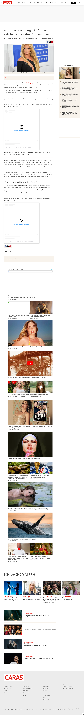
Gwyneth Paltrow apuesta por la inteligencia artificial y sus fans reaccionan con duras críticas (32, 599)
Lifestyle (18, 2)
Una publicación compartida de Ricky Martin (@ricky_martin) (21, 241)
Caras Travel (64, 2)
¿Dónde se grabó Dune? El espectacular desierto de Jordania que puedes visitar (70, 94)
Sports (46, 2)
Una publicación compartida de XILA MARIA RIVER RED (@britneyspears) (21, 147)
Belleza (29, 2)
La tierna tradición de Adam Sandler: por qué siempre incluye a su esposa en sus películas (70, 88)
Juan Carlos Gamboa (14, 41)
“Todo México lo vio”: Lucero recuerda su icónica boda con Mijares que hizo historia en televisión (39, 644)
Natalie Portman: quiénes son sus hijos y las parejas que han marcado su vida (70, 82)
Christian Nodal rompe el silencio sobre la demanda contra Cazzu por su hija (38, 659)
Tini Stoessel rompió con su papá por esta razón (69, 598)
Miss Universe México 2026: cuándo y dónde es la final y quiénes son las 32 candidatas (12, 599)
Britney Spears (8, 251)
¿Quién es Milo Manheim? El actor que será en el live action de (70, 100)
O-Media (45, 684)
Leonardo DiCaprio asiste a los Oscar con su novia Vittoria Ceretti (40, 630)
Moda (23, 2)
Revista (73, 2)
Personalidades (54, 2)
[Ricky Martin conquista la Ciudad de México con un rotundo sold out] (13, 615)
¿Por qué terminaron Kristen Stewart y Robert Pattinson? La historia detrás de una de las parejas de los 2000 (51, 600)
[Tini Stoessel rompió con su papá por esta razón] (71, 588)
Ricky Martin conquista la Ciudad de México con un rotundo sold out (38, 616)
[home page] (7, 2)
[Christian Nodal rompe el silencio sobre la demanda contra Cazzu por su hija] (13, 658)
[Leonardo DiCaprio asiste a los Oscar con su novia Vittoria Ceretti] (13, 630)
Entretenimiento (38, 2)
